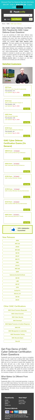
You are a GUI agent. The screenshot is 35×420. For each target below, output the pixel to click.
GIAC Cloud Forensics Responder (17, 310)
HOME (6, 400)
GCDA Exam (8, 176)
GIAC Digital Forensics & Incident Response (17, 324)
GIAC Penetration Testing (17, 334)
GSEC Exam (8, 114)
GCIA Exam (8, 101)
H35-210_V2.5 (17, 293)
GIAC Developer (17, 320)
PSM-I (17, 262)
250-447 (17, 256)
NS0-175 (17, 259)
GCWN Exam (9, 189)
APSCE (17, 246)
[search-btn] (29, 15)
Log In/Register (16, 19)
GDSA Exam (8, 163)
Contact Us (8, 405)
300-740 (17, 253)
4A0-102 (17, 296)
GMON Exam (9, 151)
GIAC (8, 24)
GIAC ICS (17, 327)
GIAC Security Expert (17, 338)
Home (3, 24)
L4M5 (17, 281)
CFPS (17, 287)
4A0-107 (17, 284)
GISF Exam (8, 87)
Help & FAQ (22, 403)
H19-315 (17, 265)
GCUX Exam (8, 202)
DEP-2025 (17, 250)
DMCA (6, 403)
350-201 (17, 300)
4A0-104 (17, 278)
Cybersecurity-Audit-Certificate (17, 275)
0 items (8, 19)
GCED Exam (8, 128)
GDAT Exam (8, 214)
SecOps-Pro (17, 290)
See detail (26, 95)
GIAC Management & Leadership (17, 331)
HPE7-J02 (17, 243)
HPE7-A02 (17, 268)
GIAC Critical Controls (17, 313)
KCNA (17, 240)
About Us (7, 402)
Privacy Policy (22, 402)
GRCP (17, 271)
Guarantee (21, 400)
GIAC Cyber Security (17, 317)
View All (17, 341)
